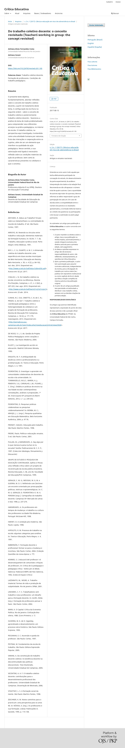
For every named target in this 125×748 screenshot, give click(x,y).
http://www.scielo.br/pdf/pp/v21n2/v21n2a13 (28, 289)
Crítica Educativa (16, 9)
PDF (55, 99)
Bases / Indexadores (42, 13)
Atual (17, 13)
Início (10, 21)
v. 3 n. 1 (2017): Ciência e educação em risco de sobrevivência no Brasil (50, 21)
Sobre (7, 13)
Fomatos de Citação (59, 136)
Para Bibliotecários (94, 69)
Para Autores (92, 65)
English (91, 43)
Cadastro (109, 2)
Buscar (116, 13)
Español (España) (95, 47)
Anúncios (58, 13)
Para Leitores (92, 62)
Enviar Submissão (96, 25)
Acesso (118, 2)
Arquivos (26, 13)
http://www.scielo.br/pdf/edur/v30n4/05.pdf (27, 268)
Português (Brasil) (95, 40)
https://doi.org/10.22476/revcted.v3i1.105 (25, 68)
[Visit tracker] (89, 79)
